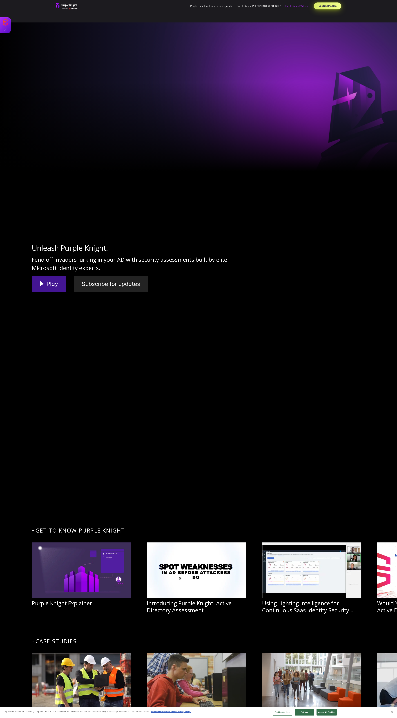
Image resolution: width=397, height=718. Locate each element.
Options (304, 712)
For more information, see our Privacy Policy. (171, 711)
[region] (198, 712)
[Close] (392, 712)
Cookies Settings (282, 712)
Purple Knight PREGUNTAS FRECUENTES (259, 5)
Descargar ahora (328, 5)
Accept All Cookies (326, 712)
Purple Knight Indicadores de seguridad (211, 5)
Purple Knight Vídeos (296, 5)
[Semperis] (5, 25)
